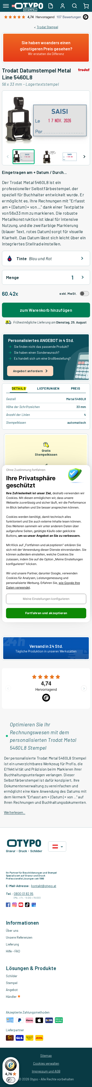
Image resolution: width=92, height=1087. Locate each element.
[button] (46, 598)
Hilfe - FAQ (13, 951)
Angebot (12, 990)
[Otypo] (27, 6)
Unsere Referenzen (19, 937)
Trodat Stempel (47, 27)
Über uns (12, 930)
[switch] (10, 1080)
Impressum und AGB (46, 1071)
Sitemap (46, 1056)
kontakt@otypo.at (43, 886)
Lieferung (12, 944)
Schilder (11, 976)
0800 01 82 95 (23, 894)
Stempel (11, 983)
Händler (11, 997)
